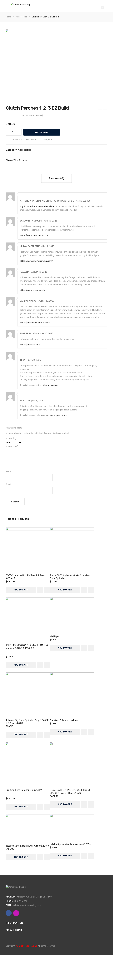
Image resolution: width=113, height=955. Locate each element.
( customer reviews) (33, 115)
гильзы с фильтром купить (54, 415)
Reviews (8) (56, 178)
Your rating (12, 438)
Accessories (21, 17)
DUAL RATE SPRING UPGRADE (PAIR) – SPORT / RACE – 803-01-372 (71, 791)
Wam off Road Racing (26, 946)
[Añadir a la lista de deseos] (40, 590)
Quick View (28, 549)
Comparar (48, 139)
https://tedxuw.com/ (30, 344)
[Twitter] (36, 160)
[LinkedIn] (50, 160)
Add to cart (41, 132)
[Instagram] (16, 913)
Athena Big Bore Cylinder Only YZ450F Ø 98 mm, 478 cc (27, 722)
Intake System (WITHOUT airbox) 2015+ (27, 845)
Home (8, 17)
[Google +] (45, 160)
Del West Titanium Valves (105, 107)
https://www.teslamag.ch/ (32, 290)
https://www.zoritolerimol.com (34, 235)
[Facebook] (32, 160)
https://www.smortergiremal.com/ (36, 261)
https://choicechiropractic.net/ (35, 322)
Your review (12, 446)
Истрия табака (50, 385)
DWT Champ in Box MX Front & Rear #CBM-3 (25, 577)
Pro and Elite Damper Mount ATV (24, 790)
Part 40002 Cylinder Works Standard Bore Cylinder (70, 577)
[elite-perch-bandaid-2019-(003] (56, 62)
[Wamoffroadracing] (20, 4)
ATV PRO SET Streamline (100, 107)
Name (8, 471)
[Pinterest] (41, 160)
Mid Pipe (54, 636)
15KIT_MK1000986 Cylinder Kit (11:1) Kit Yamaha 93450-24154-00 (27, 647)
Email (8, 484)
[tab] (56, 178)
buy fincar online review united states (37, 206)
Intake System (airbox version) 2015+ (70, 844)
